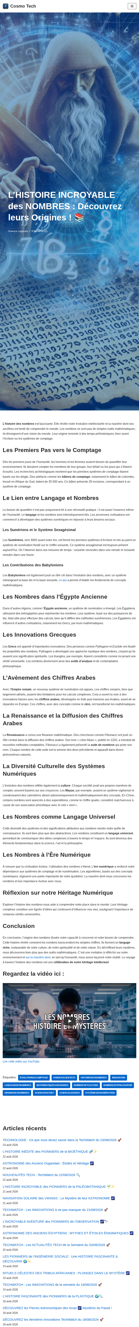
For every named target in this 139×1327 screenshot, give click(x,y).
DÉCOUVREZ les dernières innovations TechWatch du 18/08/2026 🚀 (53, 1319)
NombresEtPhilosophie (118, 1085)
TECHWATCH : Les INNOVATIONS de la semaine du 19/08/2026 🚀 (52, 1284)
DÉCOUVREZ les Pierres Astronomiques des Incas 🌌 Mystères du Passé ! (57, 1308)
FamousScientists (64, 1077)
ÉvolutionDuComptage (34, 1077)
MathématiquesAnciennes (52, 1085)
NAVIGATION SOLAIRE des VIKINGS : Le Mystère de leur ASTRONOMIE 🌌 (59, 1198)
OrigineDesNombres (17, 1093)
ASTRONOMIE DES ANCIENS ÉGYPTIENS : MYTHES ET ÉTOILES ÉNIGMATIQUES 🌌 (68, 1233)
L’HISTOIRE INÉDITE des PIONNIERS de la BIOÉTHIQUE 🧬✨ (50, 1151)
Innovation (118, 1077)
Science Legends (18, 231)
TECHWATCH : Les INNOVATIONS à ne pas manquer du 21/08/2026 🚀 (55, 1210)
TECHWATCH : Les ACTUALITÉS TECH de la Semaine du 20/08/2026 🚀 (56, 1245)
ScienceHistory (44, 1093)
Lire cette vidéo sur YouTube (21, 1061)
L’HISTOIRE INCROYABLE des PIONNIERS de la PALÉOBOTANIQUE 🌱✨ (59, 1186)
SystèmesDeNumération (100, 1093)
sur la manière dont (38, 957)
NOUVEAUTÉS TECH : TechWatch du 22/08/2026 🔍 (41, 1175)
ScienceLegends (70, 1093)
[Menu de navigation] (132, 6)
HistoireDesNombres (94, 1077)
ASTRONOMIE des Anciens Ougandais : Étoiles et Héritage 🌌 (48, 1163)
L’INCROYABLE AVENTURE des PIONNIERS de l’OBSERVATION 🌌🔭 (55, 1221)
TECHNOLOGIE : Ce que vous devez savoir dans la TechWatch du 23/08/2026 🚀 (62, 1140)
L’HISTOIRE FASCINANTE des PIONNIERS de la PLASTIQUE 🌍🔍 (53, 1296)
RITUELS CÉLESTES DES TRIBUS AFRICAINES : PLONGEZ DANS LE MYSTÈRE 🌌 (66, 1273)
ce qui (63, 580)
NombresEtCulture (86, 1085)
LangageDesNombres (18, 1085)
